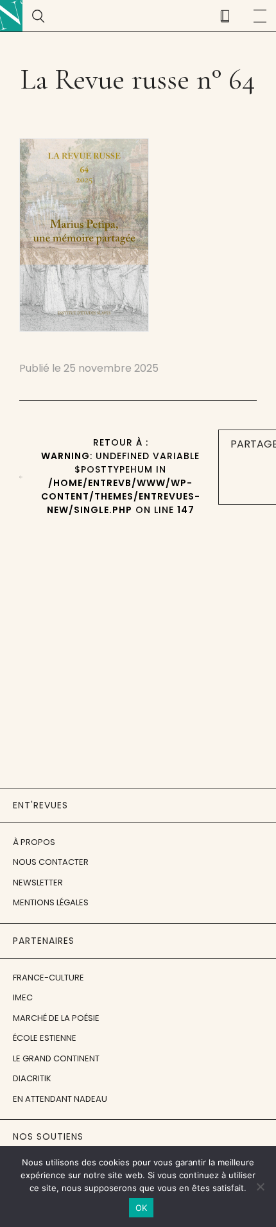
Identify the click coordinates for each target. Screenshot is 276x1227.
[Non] (260, 1186)
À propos (34, 842)
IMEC (23, 997)
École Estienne (44, 1038)
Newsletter (38, 882)
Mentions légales (51, 902)
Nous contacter (51, 862)
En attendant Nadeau (60, 1099)
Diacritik (32, 1078)
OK (141, 1208)
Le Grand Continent (56, 1058)
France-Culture (48, 977)
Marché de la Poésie (56, 1018)
